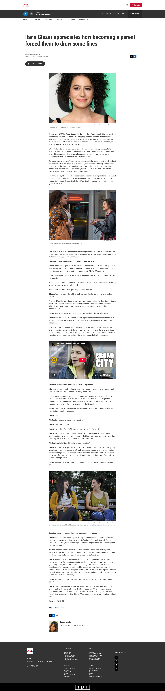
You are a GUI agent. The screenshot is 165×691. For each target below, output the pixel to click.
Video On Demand (69, 669)
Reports (91, 652)
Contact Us (67, 652)
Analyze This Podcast (70, 675)
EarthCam (67, 676)
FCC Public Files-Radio (95, 655)
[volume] (31, 14)
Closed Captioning (94, 658)
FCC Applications (94, 660)
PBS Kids (71, 20)
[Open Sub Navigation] (32, 20)
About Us (67, 653)
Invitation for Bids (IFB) (96, 676)
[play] (25, 14)
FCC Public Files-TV (95, 653)
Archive (66, 670)
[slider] (34, 14)
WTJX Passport (93, 670)
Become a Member (95, 669)
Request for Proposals (71, 660)
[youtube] (116, 665)
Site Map (92, 675)
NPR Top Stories (60, 608)
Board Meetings (69, 656)
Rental (91, 673)
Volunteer (92, 672)
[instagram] (116, 661)
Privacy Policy (93, 656)
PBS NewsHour (68, 672)
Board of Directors (69, 655)
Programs (60, 20)
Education (48, 20)
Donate (137, 5)
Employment (68, 658)
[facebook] (116, 657)
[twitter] (116, 669)
